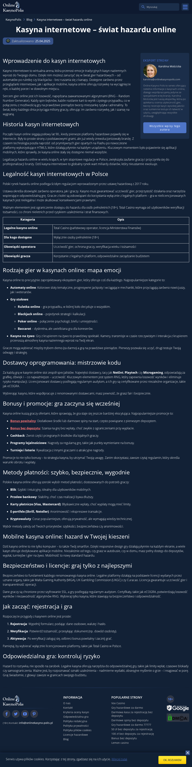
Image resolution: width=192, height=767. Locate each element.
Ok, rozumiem (172, 760)
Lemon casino (120, 742)
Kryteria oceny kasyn (76, 712)
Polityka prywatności (76, 725)
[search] (143, 7)
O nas (66, 703)
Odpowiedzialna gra (75, 716)
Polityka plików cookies (77, 730)
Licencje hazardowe (75, 734)
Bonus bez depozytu (124, 738)
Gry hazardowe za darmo (127, 707)
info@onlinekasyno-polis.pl (36, 723)
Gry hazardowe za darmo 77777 (131, 724)
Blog (66, 739)
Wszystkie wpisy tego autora (164, 127)
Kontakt (68, 707)
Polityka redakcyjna (75, 721)
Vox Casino (118, 703)
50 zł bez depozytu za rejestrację (131, 729)
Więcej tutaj (119, 759)
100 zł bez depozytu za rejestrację (132, 733)
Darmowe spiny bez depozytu (129, 720)
